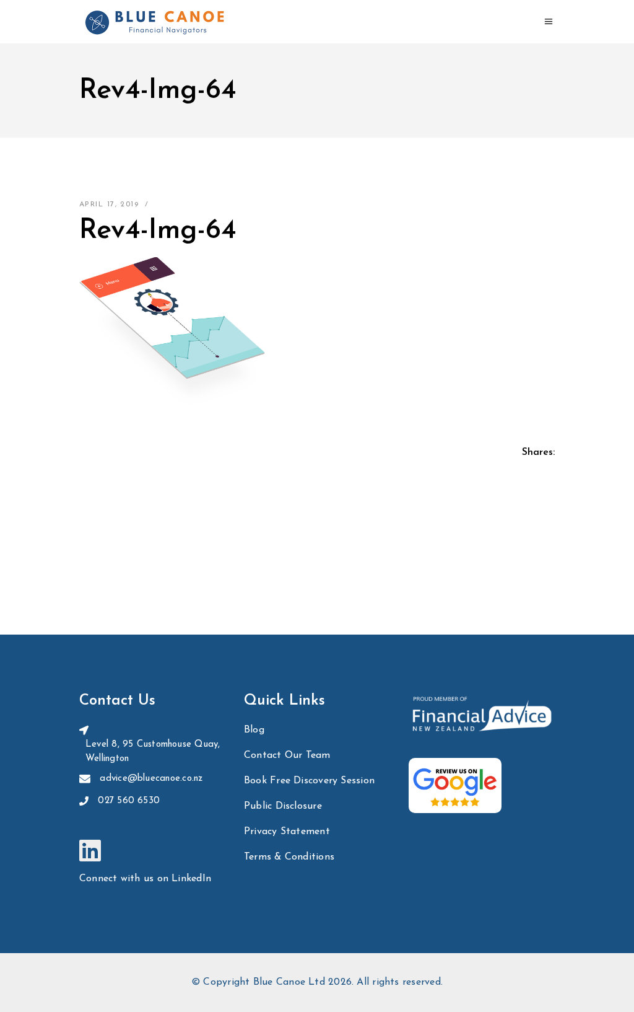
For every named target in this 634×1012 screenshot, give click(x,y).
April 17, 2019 (109, 204)
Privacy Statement (287, 832)
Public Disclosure (283, 806)
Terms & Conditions (289, 857)
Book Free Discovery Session (309, 781)
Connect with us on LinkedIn (145, 879)
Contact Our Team (287, 755)
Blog (254, 730)
